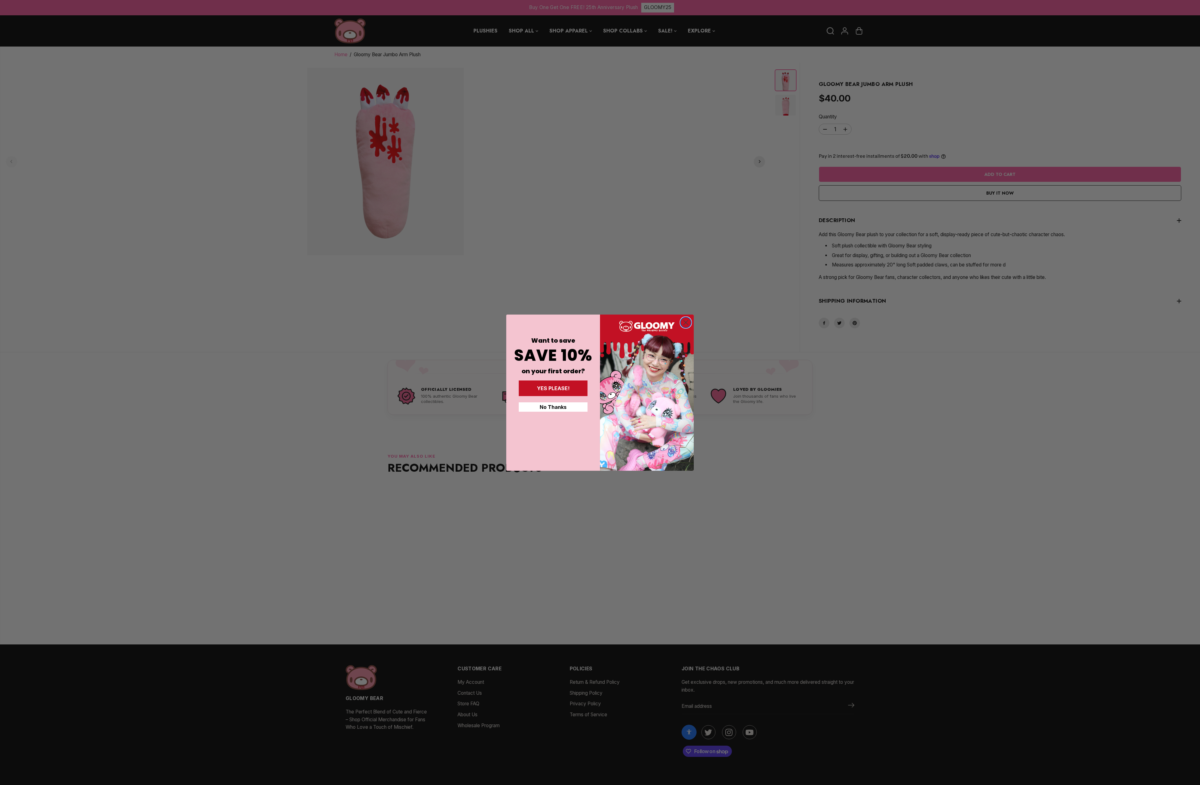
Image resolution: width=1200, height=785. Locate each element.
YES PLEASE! (553, 388)
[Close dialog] (685, 322)
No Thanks (553, 407)
